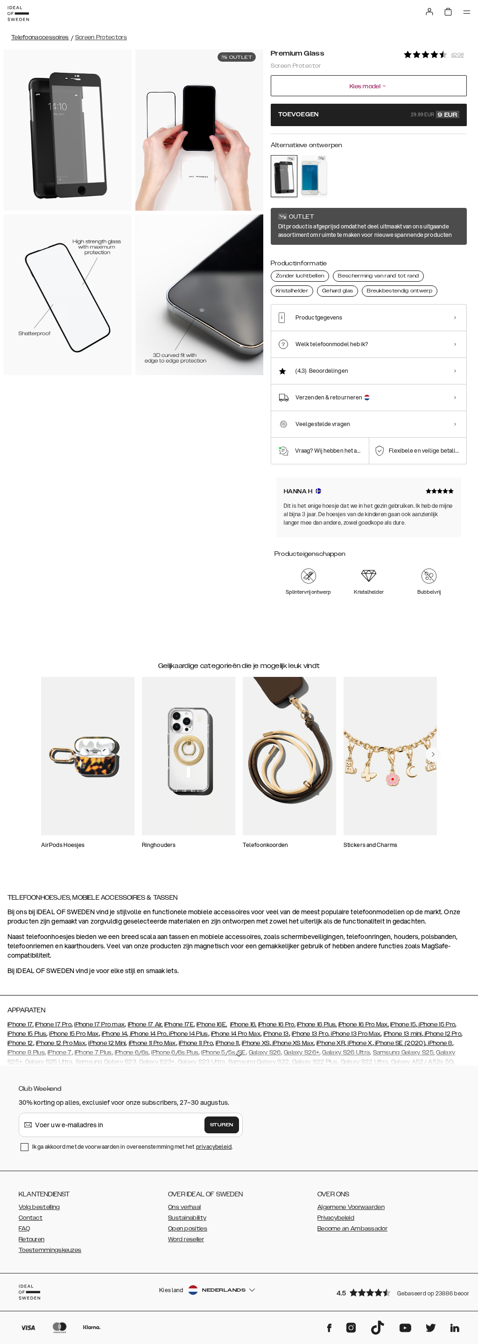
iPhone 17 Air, (145, 1024)
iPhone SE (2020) (399, 1043)
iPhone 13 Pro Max (355, 1034)
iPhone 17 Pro (53, 1024)
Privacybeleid (335, 1218)
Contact (30, 1218)
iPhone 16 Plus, (317, 1024)
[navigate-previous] (433, 754)
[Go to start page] (18, 13)
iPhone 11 (227, 1043)
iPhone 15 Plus (26, 1034)
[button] (399, 1292)
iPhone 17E (179, 1024)
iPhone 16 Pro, (276, 1024)
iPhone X (359, 1043)
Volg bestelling (39, 1207)
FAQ (24, 1228)
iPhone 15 (403, 1024)
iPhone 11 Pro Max (152, 1043)
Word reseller (186, 1239)
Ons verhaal (184, 1207)
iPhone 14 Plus (188, 1034)
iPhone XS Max (292, 1043)
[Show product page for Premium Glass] (284, 176)
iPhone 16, (243, 1024)
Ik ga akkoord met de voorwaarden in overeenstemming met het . (132, 1147)
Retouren (31, 1239)
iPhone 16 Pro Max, (363, 1024)
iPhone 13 (276, 1034)
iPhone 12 (20, 1043)
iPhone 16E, (212, 1024)
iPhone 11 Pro (196, 1043)
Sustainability (187, 1218)
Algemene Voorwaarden (351, 1207)
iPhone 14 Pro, (148, 1034)
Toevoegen (367, 115)
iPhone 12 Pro (442, 1034)
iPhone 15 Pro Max (73, 1034)
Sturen (221, 1125)
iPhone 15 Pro (436, 1024)
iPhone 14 (114, 1034)
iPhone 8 (439, 1043)
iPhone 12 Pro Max (60, 1043)
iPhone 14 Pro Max (235, 1034)
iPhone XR (330, 1043)
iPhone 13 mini (403, 1034)
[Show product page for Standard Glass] (314, 176)
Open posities (187, 1228)
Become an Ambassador (352, 1228)
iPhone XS (256, 1043)
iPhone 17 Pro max (99, 1024)
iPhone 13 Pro (310, 1034)
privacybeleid (214, 1147)
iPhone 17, (20, 1024)
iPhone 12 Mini (107, 1043)
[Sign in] (429, 11)
